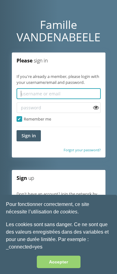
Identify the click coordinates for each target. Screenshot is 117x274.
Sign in (29, 136)
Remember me (37, 119)
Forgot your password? (82, 150)
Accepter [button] (58, 261)
